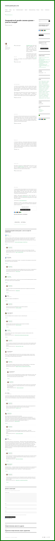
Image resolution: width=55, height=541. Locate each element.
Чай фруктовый (18, 290)
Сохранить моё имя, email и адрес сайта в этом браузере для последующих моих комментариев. (16, 514)
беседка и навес (44, 81)
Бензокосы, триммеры (18, 307)
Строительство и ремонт (19, 9)
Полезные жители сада (32, 9)
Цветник (26, 9)
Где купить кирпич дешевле (19, 433)
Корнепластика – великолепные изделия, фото (22, 480)
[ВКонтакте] (14, 212)
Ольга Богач (6, 45)
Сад (13, 9)
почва (45, 90)
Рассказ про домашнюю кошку (42, 67)
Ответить (7, 254)
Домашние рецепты (8, 11)
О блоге (42, 9)
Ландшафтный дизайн (29, 45)
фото (47, 96)
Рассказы (37, 9)
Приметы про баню (17, 421)
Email (6, 507)
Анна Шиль (8, 330)
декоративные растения (45, 82)
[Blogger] (18, 212)
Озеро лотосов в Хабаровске (19, 458)
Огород (10, 9)
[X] (17, 212)
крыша (46, 83)
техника (40, 96)
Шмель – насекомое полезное (19, 252)
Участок (35, 57)
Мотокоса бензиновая (18, 324)
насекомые (40, 87)
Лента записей (40, 109)
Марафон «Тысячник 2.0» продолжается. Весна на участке (23, 366)
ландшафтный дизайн (21, 166)
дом (40, 83)
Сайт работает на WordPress (14, 537)
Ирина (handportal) (9, 464)
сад (47, 92)
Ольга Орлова (9, 276)
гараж (40, 82)
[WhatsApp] (20, 212)
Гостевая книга (47, 9)
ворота (48, 81)
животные (43, 83)
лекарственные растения (42, 86)
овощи (44, 87)
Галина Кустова (9, 413)
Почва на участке (18, 271)
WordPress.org (40, 111)
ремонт (44, 92)
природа (44, 91)
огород (47, 87)
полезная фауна (41, 90)
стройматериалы (46, 95)
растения (40, 92)
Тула (40, 81)
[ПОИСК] (49, 21)
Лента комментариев (41, 110)
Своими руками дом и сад (12, 5)
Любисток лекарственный (20, 387)
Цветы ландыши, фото (41, 60)
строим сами (41, 95)
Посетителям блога (24, 196)
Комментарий (7, 492)
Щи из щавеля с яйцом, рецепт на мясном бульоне (44, 59)
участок (8, 49)
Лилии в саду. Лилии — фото (19, 346)
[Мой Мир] (16, 212)
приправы (40, 91)
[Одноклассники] (15, 212)
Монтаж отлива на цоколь (42, 58)
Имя (6, 503)
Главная (6, 9)
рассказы (6, 49)
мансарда (47, 86)
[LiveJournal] (19, 212)
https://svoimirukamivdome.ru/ (23, 200)
